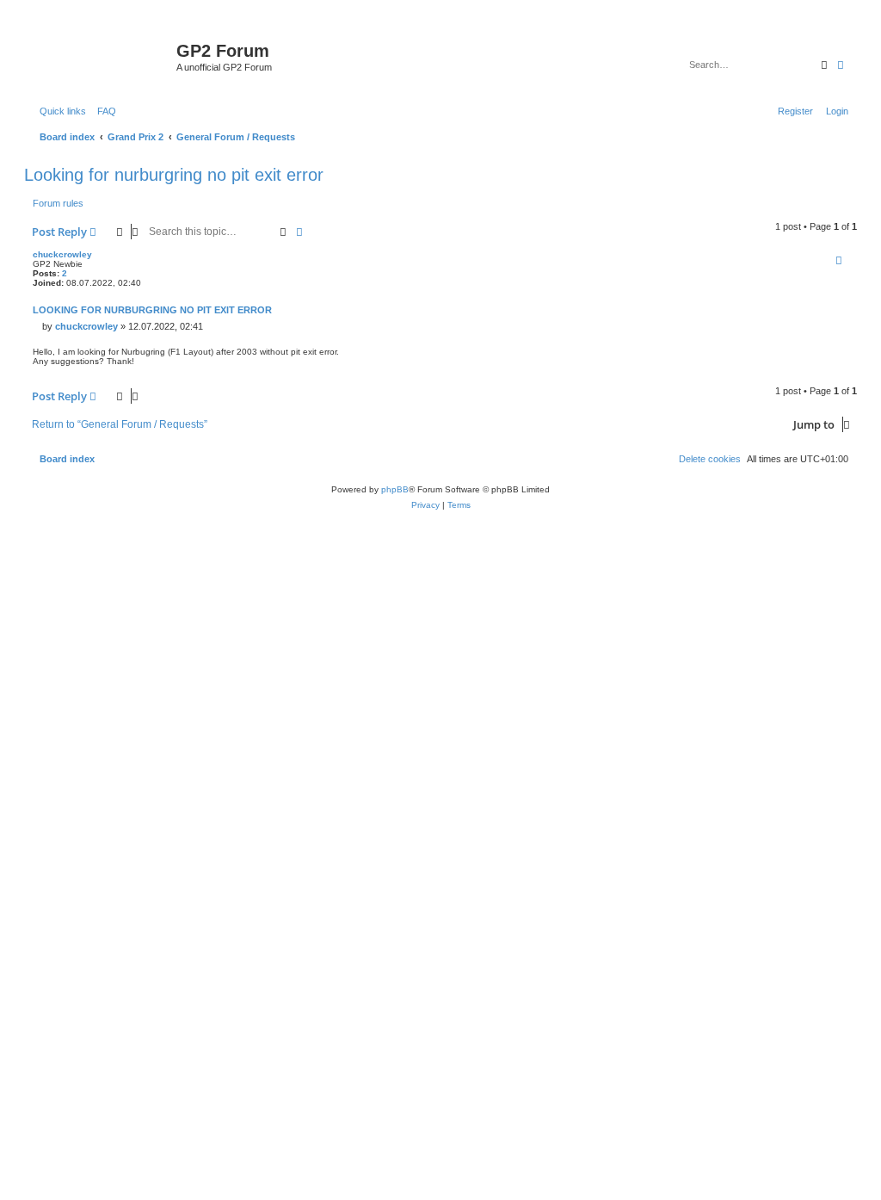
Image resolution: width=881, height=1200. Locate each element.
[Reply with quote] (839, 260)
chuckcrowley (62, 254)
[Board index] (102, 56)
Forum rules (58, 203)
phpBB (395, 489)
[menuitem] (103, 111)
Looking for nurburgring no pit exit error (173, 174)
